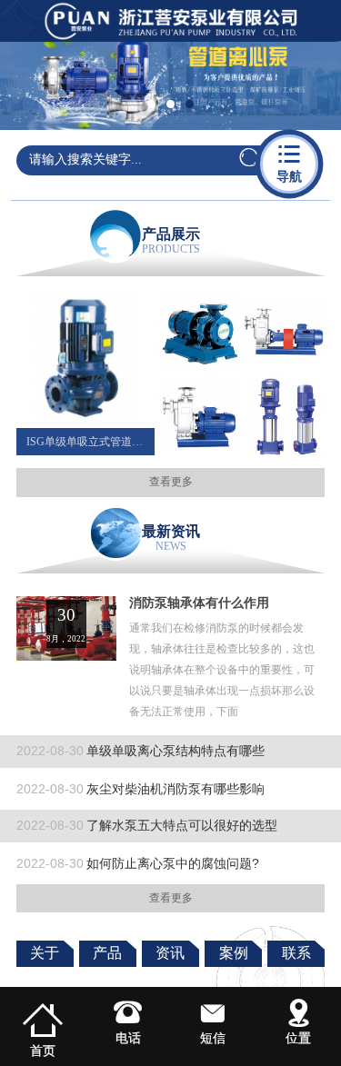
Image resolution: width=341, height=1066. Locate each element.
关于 (44, 953)
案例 (233, 953)
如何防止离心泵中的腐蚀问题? (137, 863)
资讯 (170, 953)
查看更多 (171, 481)
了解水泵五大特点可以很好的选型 (146, 825)
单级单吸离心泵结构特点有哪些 (140, 750)
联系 (296, 953)
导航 (289, 163)
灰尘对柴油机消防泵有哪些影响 (140, 789)
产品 (107, 953)
